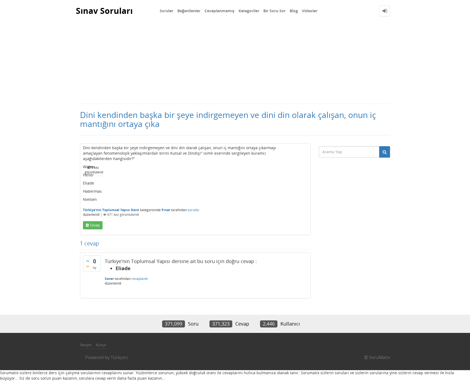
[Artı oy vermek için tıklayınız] (88, 261)
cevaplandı (139, 278)
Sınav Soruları (104, 10)
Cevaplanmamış (219, 10)
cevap (95, 225)
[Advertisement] (235, 62)
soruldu (193, 210)
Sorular (166, 10)
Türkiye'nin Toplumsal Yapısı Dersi (111, 210)
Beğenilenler (188, 10)
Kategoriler (249, 10)
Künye (101, 344)
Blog (294, 10)
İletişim (86, 344)
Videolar (309, 10)
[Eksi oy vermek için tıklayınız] (88, 266)
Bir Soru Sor (274, 10)
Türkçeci (119, 357)
